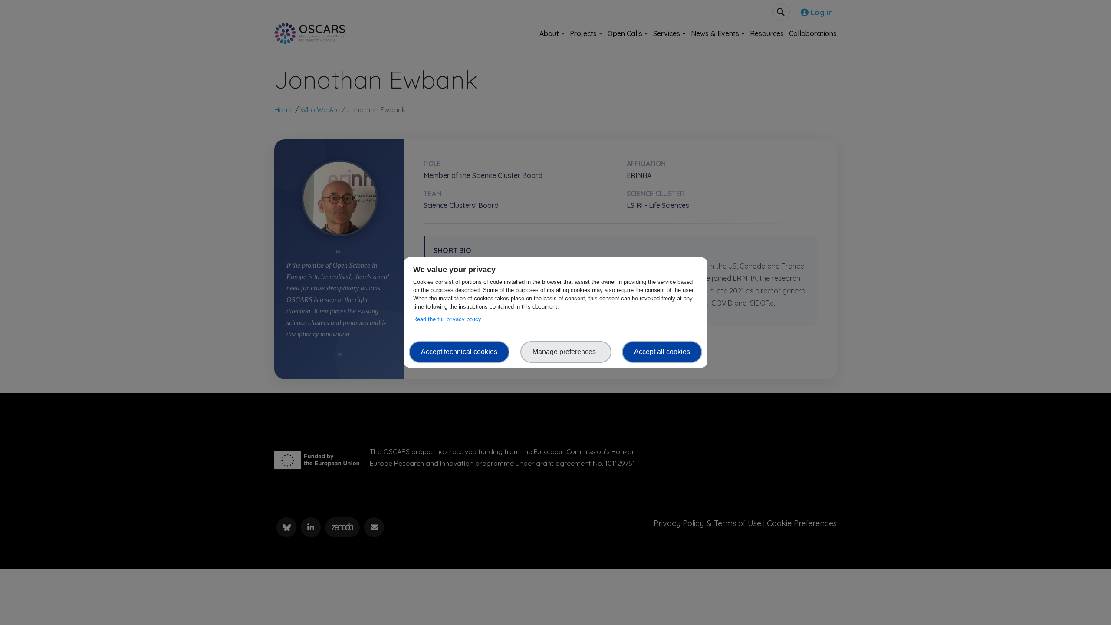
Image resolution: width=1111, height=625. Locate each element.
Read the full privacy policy (449, 319)
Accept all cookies (662, 351)
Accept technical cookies (459, 351)
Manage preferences (565, 351)
